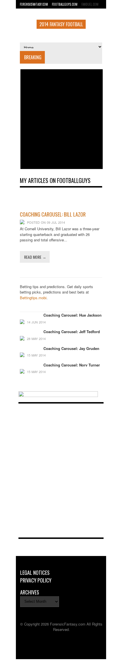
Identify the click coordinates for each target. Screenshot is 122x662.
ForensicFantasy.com (34, 4)
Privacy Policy (35, 580)
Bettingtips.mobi (33, 297)
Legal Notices (35, 572)
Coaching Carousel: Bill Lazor (53, 214)
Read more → (35, 257)
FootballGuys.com (64, 4)
